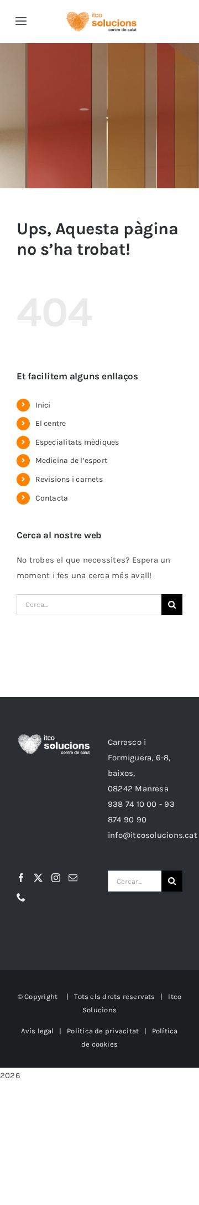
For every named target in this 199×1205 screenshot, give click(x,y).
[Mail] (73, 877)
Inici (43, 405)
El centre (50, 423)
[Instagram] (55, 877)
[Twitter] (38, 877)
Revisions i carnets (69, 479)
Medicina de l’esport (71, 460)
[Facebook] (21, 877)
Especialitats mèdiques (77, 442)
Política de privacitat (103, 1031)
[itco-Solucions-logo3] (101, 15)
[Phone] (21, 897)
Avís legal (37, 1031)
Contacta (52, 498)
